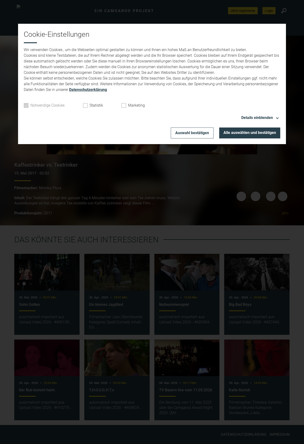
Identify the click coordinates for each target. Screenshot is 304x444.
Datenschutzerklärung (88, 89)
